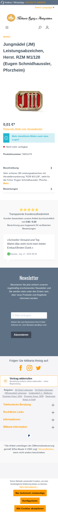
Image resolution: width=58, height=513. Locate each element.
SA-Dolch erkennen (24, 390)
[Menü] (7, 27)
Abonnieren (21, 334)
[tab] (28, 175)
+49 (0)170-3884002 (35, 2)
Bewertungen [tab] (10, 189)
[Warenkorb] (53, 26)
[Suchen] (40, 27)
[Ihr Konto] (47, 27)
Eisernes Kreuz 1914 (12, 396)
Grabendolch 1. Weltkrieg (40, 393)
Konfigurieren (30, 500)
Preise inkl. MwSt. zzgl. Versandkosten (22, 129)
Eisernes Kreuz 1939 (34, 396)
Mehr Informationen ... (29, 487)
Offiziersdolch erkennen (16, 393)
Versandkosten (45, 449)
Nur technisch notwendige (30, 493)
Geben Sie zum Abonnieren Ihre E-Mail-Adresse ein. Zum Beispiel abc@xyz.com (29, 323)
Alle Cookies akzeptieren (30, 508)
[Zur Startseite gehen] (29, 18)
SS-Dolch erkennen (44, 390)
